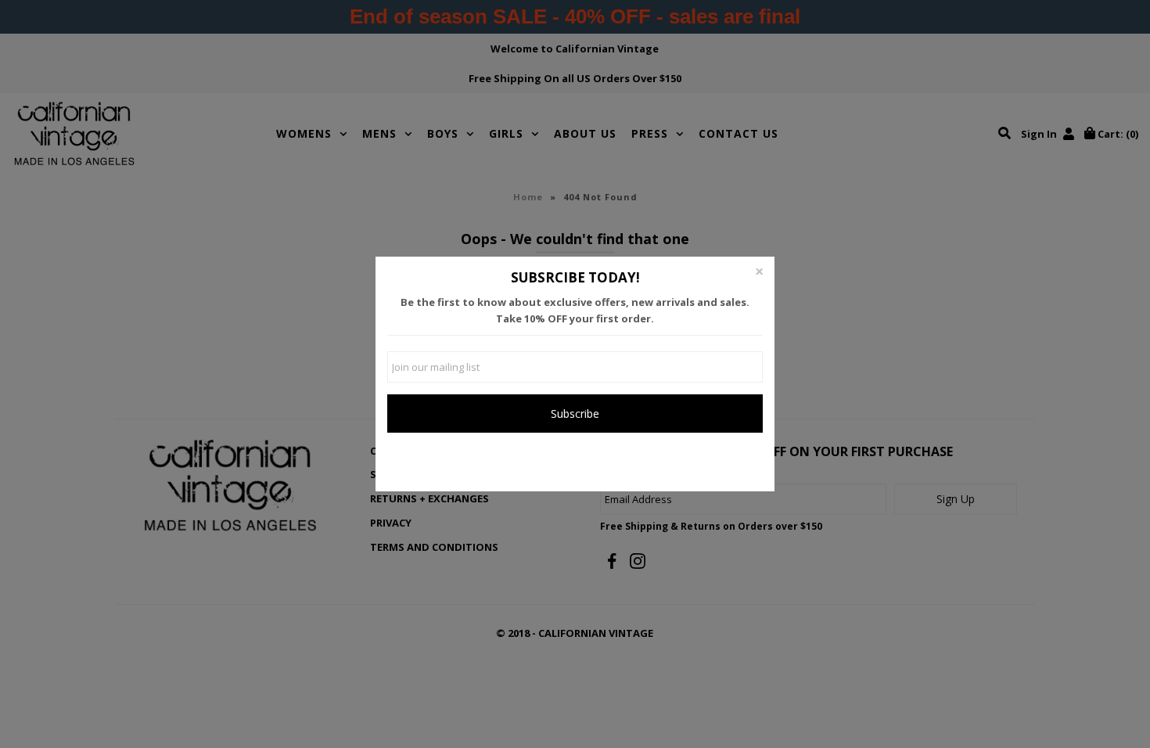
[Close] (759, 272)
